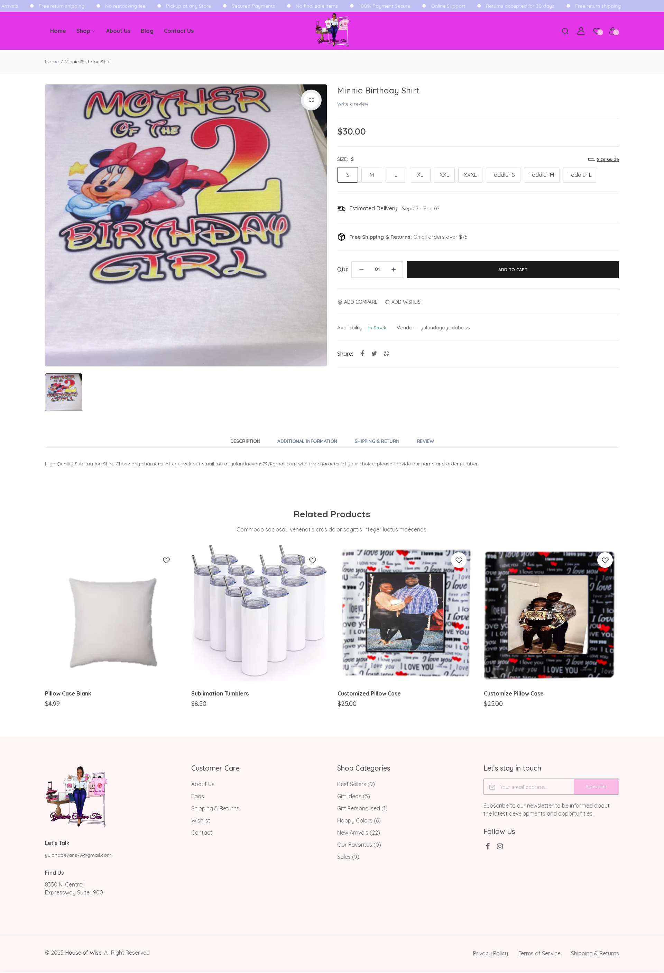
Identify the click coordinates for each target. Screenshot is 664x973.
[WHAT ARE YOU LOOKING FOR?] (565, 31)
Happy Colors (359, 820)
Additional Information (307, 441)
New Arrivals (358, 832)
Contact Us (179, 30)
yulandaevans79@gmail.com (78, 855)
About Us (118, 30)
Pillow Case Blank (68, 693)
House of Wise (83, 952)
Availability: (350, 327)
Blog (147, 30)
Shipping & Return (376, 441)
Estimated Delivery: (373, 208)
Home (58, 30)
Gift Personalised (362, 808)
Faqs (197, 796)
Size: (345, 159)
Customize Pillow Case (514, 693)
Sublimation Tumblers (220, 693)
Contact (201, 832)
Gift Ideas (353, 796)
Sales (348, 856)
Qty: (342, 269)
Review (425, 441)
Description (245, 441)
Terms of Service (539, 953)
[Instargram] (500, 846)
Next (620, 632)
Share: (345, 353)
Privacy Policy (490, 953)
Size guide (608, 159)
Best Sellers (356, 784)
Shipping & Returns (215, 808)
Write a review (352, 104)
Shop (84, 30)
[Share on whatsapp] (386, 353)
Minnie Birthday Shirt (378, 90)
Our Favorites (359, 844)
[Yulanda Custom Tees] (332, 30)
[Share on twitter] (374, 353)
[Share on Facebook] (362, 353)
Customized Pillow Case (369, 693)
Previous (44, 632)
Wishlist (200, 820)
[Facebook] (487, 846)
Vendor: (406, 327)
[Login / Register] (581, 31)
